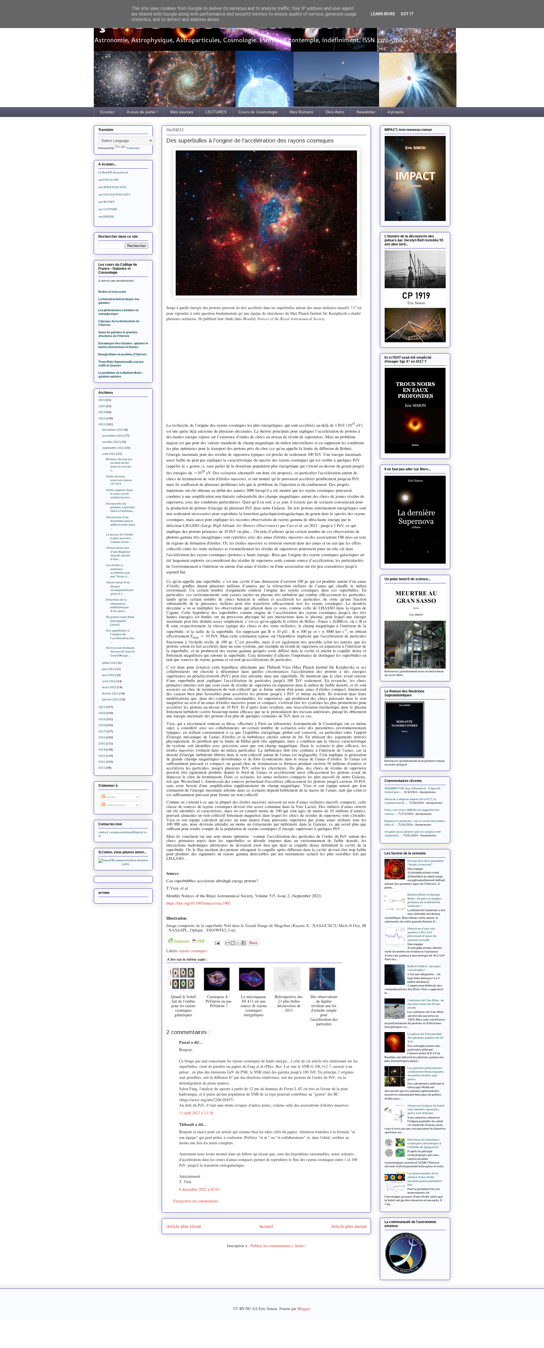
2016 (101, 737)
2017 (101, 731)
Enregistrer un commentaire (195, 1201)
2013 (101, 755)
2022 (101, 424)
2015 (101, 743)
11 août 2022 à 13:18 (196, 1112)
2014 (101, 749)
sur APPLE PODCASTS (112, 187)
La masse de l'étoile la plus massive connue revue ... (119, 538)
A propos (395, 112)
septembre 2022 (113, 447)
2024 (101, 412)
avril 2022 (109, 681)
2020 (101, 713)
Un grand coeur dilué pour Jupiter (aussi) (120, 620)
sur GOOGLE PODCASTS (114, 194)
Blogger (304, 1308)
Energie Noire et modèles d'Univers (122, 354)
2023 (101, 418)
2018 (101, 725)
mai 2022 (108, 675)
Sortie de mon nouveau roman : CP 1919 (119, 480)
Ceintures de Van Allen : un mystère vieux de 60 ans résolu (425, 1004)
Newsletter (365, 112)
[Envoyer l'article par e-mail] (217, 942)
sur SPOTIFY (106, 201)
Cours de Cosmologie (258, 112)
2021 (101, 707)
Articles (110, 797)
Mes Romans (301, 112)
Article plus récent (183, 1226)
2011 (101, 767)
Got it (407, 14)
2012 (101, 761)
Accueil (266, 1226)
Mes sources (181, 112)
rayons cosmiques (193, 950)
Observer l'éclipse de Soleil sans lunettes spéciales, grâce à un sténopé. (425, 1109)
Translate (133, 148)
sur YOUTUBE (107, 209)
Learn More (383, 14)
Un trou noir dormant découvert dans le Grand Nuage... (120, 651)
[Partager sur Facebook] (243, 943)
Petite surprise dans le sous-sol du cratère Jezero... (119, 493)
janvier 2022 (110, 699)
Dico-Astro (335, 112)
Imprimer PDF (189, 941)
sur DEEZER (106, 216)
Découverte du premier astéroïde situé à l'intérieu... (120, 507)
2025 (101, 406)
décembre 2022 (112, 429)
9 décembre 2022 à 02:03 (199, 1189)
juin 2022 (108, 669)
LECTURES (215, 112)
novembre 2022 (112, 435)
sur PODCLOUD (108, 179)
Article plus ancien (348, 1226)
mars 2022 (109, 687)
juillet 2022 (109, 662)
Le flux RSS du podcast (113, 172)
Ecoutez (107, 112)
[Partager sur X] (238, 943)
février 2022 (110, 693)
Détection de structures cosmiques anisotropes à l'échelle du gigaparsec (424, 1143)
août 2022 (109, 453)
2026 (101, 399)
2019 (101, 719)
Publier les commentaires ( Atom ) (278, 1245)
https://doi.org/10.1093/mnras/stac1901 (198, 903)
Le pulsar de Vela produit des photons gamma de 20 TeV (425, 1037)
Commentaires (115, 805)
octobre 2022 (111, 441)
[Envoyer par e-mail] (227, 943)
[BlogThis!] (233, 943)
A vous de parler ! (142, 112)
